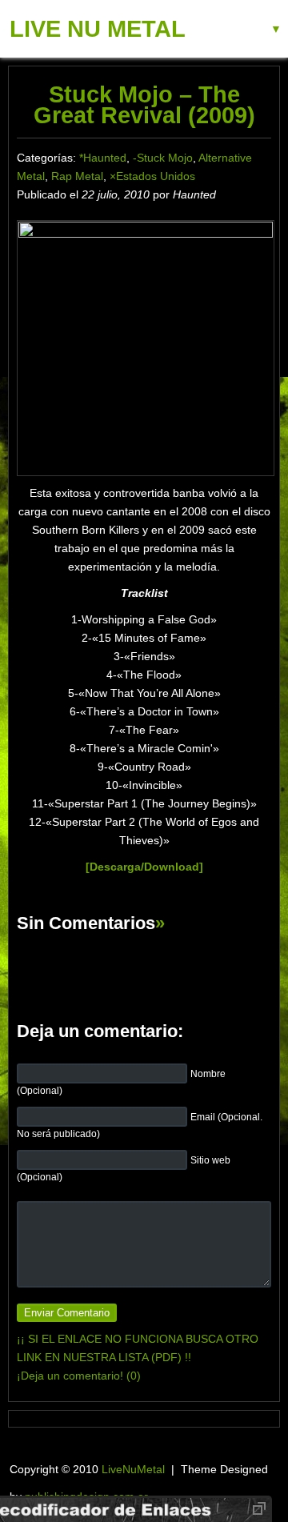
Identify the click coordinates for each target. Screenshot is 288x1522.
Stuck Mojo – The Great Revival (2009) (144, 105)
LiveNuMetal (133, 1469)
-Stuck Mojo (163, 157)
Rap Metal (77, 176)
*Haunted (102, 157)
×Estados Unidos (152, 176)
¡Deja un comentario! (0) (79, 1375)
